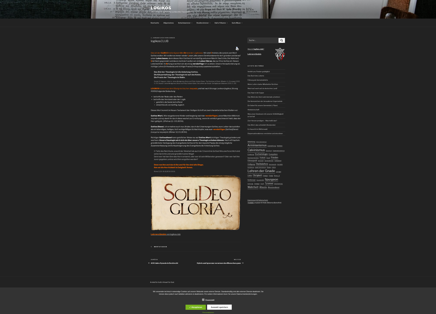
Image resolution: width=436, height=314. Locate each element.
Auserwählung (272, 146)
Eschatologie (261, 154)
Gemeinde (261, 160)
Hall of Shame (220, 23)
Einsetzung (251, 154)
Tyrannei (269, 183)
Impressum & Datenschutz (258, 200)
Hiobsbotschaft (253, 110)
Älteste (263, 187)
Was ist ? (256, 49)
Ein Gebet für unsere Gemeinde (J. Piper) (263, 105)
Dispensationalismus (279, 150)
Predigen (265, 175)
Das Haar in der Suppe (256, 93)
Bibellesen (279, 146)
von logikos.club (166, 234)
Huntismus (251, 167)
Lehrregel (278, 171)
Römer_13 (277, 175)
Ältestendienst (273, 187)
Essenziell (210, 300)
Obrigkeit (257, 175)
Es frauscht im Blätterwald (257, 129)
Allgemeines (168, 23)
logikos (161, 7)
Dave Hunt (269, 150)
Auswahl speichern (219, 307)
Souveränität (260, 180)
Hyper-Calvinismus (260, 167)
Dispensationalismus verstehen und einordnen (265, 133)
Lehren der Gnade (261, 171)
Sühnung (250, 183)
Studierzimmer (202, 23)
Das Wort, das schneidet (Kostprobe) (261, 125)
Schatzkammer (184, 23)
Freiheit (262, 158)
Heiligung (251, 164)
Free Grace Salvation (253, 158)
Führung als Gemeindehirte (258, 80)
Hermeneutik (272, 164)
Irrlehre (274, 167)
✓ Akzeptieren (195, 307)
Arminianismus (257, 145)
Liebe (250, 175)
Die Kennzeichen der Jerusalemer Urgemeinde (265, 101)
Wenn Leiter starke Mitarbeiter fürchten (263, 84)
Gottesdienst (277, 160)
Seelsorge (252, 180)
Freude (268, 158)
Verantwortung (278, 183)
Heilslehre (262, 163)
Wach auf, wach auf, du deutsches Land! (262, 88)
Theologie (256, 183)
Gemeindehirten (269, 160)
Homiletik (280, 164)
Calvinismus (256, 150)
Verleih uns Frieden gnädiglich (259, 71)
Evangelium (273, 154)
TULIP (262, 183)
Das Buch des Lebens (256, 76)
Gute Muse (236, 23)
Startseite (155, 23)
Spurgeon (271, 179)
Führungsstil (252, 160)
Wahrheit (253, 187)
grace (172, 38)
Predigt (271, 175)
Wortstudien (160, 247)
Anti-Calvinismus (261, 142)
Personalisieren (208, 312)
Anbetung (251, 142)
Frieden (274, 157)
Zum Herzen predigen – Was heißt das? (262, 121)
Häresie (269, 167)
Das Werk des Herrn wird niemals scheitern (264, 97)
